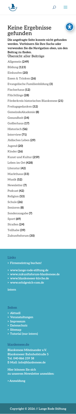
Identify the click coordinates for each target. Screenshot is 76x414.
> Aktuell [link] (14, 313)
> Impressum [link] (16, 321)
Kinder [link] (12, 151)
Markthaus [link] (15, 174)
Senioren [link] (14, 207)
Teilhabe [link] (13, 230)
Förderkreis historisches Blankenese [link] (32, 101)
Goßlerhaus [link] (16, 123)
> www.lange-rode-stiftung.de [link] (28, 270)
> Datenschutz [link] (17, 325)
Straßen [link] (13, 224)
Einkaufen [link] (15, 73)
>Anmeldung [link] (16, 381)
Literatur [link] (14, 168)
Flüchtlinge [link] (15, 95)
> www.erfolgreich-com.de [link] (26, 282)
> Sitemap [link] (14, 330)
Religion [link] (13, 196)
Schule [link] (12, 202)
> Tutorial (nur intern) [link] (23, 334)
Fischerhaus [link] (16, 90)
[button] (65, 9)
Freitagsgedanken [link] (20, 106)
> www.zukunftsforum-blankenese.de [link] (34, 274)
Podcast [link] (13, 191)
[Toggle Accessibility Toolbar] (69, 26)
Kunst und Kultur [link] (20, 157)
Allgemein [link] (14, 62)
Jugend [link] (12, 146)
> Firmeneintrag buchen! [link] (25, 263)
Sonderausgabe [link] (18, 213)
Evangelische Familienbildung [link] (28, 84)
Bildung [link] (13, 67)
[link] (12, 7)
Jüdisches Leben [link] (19, 140)
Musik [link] (12, 179)
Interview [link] (14, 135)
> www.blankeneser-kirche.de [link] (28, 278)
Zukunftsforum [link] (18, 236)
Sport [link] (11, 219)
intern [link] (12, 290)
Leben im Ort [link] (16, 163)
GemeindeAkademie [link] (21, 112)
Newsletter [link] (15, 185)
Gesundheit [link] (15, 118)
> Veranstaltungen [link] (20, 317)
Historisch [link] (15, 129)
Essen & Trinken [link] (19, 78)
